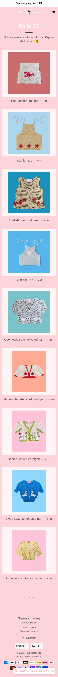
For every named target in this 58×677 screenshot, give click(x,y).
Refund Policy (29, 627)
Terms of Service (29, 631)
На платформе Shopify (29, 656)
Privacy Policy (29, 622)
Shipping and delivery (29, 618)
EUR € (35, 645)
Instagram (30, 638)
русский (20, 645)
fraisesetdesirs (33, 653)
